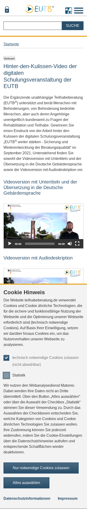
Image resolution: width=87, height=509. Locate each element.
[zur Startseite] (39, 8)
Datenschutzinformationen (26, 498)
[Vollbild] (77, 243)
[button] (43, 226)
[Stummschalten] (70, 243)
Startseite (11, 44)
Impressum (67, 498)
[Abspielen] (9, 243)
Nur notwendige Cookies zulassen (41, 468)
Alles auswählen (26, 483)
